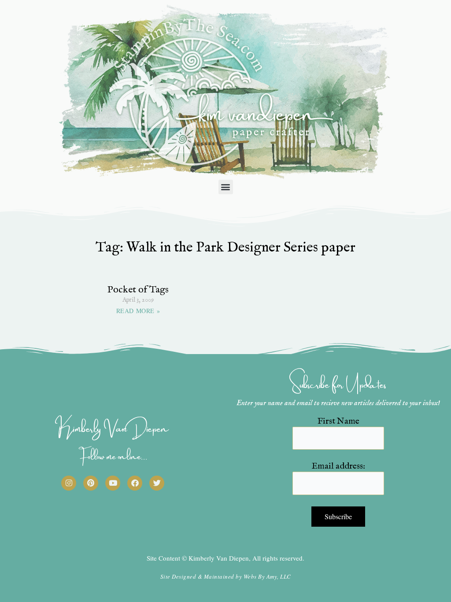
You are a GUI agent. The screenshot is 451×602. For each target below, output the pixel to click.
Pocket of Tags (138, 290)
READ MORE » (138, 311)
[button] (225, 187)
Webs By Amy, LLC (267, 576)
